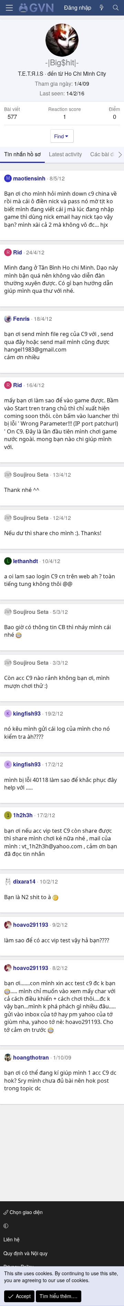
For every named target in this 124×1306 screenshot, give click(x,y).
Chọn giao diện (25, 1212)
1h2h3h (23, 815)
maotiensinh (29, 178)
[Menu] (9, 7)
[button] (60, 1226)
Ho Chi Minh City (85, 73)
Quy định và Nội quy (25, 1253)
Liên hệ (11, 1239)
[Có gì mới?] (102, 7)
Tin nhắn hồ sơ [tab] (22, 154)
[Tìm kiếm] (115, 7)
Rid (17, 252)
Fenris (21, 319)
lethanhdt (25, 561)
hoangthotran (31, 1057)
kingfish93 (27, 713)
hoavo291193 (30, 925)
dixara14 (24, 881)
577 (12, 116)
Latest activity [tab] (65, 154)
